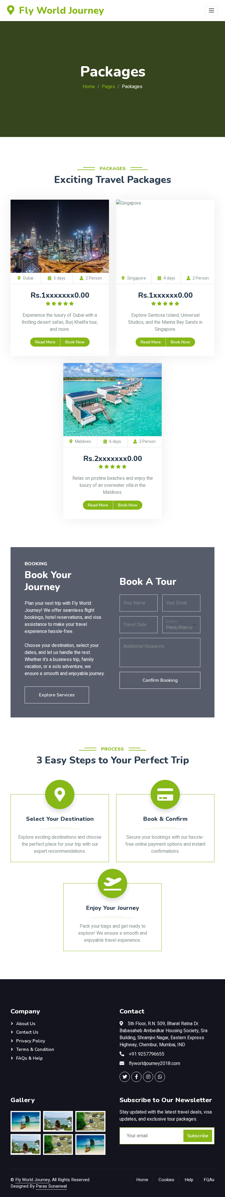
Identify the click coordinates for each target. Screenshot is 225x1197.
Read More (45, 342)
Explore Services (57, 695)
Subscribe (197, 1136)
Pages (108, 86)
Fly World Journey (32, 1180)
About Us (25, 1024)
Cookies (166, 1180)
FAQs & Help (29, 1058)
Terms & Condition (35, 1049)
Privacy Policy (30, 1041)
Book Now (75, 342)
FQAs (209, 1180)
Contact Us (27, 1032)
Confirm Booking (160, 680)
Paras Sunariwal (51, 1186)
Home (89, 86)
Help (189, 1180)
